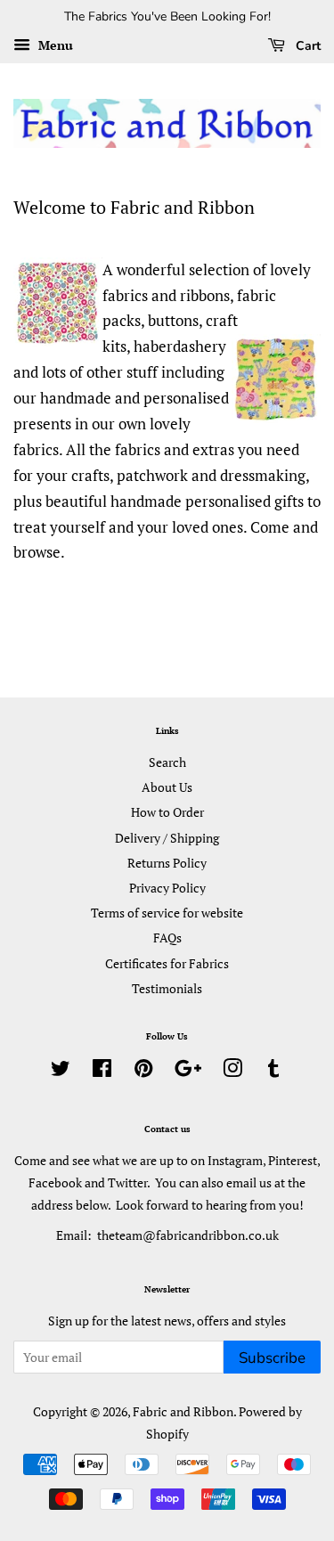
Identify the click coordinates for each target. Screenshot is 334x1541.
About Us (167, 787)
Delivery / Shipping (167, 837)
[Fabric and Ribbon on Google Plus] (188, 1071)
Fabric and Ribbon (183, 1411)
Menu (54, 45)
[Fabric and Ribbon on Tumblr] (273, 1071)
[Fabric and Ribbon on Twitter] (60, 1071)
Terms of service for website (167, 912)
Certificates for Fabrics (167, 963)
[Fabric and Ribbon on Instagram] (232, 1071)
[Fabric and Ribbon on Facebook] (102, 1071)
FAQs (167, 937)
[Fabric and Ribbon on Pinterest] (143, 1071)
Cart (306, 45)
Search (167, 762)
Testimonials (167, 988)
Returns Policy (167, 862)
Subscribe (272, 1358)
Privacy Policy (167, 887)
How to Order (167, 811)
